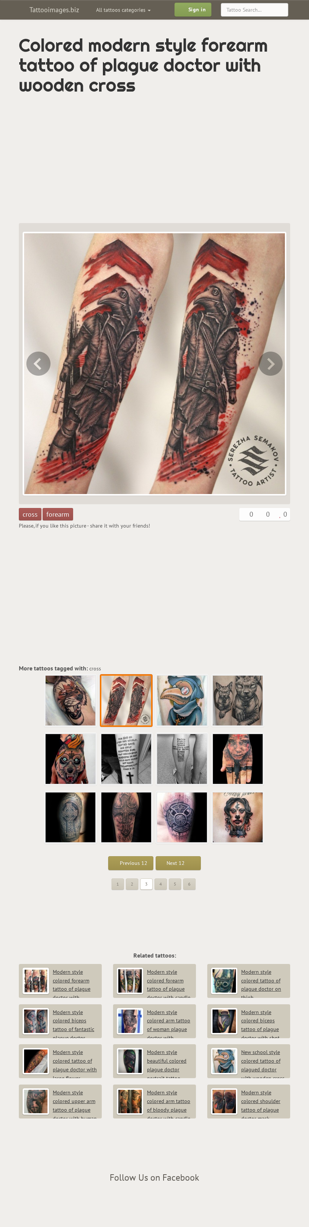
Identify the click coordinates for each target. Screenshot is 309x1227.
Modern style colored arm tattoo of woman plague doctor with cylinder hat (153, 1029)
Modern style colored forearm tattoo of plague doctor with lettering (56, 989)
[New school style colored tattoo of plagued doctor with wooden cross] (271, 363)
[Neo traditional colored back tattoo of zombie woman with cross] (238, 818)
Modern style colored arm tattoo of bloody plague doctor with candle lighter (153, 1109)
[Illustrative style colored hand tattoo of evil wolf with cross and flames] (71, 759)
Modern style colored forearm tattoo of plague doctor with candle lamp (153, 989)
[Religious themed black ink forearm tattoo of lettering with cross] (126, 759)
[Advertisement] (107, 159)
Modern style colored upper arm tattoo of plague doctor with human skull (60, 1109)
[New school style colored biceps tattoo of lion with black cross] (38, 363)
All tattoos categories (121, 9)
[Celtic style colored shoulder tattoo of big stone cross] (71, 818)
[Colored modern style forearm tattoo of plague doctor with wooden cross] (126, 701)
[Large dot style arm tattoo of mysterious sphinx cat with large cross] (238, 701)
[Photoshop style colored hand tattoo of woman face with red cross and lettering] (238, 759)
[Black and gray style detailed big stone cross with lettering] (126, 818)
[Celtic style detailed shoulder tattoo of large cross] (182, 818)
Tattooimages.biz (53, 9)
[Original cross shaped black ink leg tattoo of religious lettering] (182, 759)
